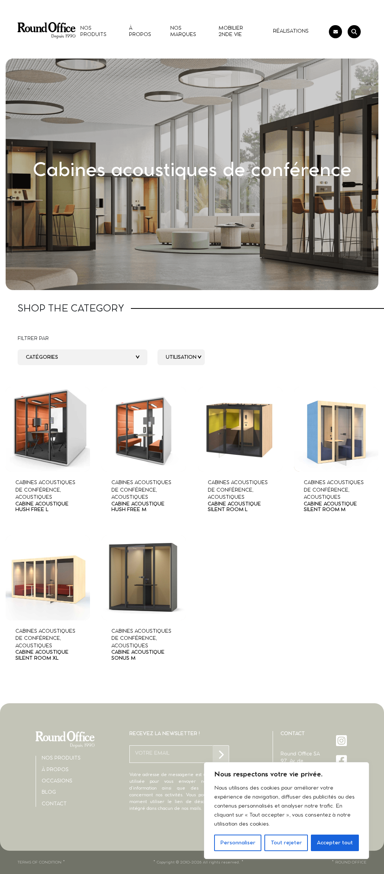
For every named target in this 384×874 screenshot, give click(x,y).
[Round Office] (46, 31)
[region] (286, 810)
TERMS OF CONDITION (40, 862)
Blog (49, 792)
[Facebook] (342, 760)
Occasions (57, 781)
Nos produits (61, 758)
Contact (54, 804)
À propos (55, 769)
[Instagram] (342, 740)
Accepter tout (335, 842)
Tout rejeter (286, 842)
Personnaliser (237, 842)
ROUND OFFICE (350, 862)
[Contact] (335, 31)
